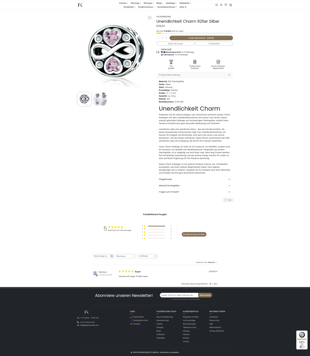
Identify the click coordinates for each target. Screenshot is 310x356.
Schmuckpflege (189, 320)
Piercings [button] (135, 3)
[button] (216, 5)
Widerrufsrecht (215, 327)
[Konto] (221, 5)
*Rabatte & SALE (189, 327)
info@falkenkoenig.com (89, 325)
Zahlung (186, 331)
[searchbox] (101, 256)
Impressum (213, 317)
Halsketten (160, 338)
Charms (159, 324)
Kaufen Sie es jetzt (175, 44)
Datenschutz (214, 320)
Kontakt (186, 338)
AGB (211, 324)
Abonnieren (205, 295)
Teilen (229, 200)
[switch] (302, 346)
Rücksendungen (189, 324)
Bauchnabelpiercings (164, 317)
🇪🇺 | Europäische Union (139, 320)
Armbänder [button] (129, 7)
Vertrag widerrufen (216, 331)
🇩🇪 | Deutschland (136, 317)
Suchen (186, 341)
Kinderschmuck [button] (145, 7)
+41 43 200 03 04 (87, 322)
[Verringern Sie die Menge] (158, 38)
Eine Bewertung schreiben (194, 234)
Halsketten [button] (184, 3)
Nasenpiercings (162, 320)
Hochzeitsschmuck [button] (166, 7)
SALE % (183, 7)
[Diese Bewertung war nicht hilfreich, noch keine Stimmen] (215, 284)
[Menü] (306, 332)
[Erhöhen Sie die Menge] (166, 38)
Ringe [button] (159, 3)
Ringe (158, 331)
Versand (186, 334)
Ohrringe (159, 327)
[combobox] (125, 256)
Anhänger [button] (170, 3)
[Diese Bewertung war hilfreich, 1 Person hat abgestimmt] (210, 284)
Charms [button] (122, 3)
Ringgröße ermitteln (191, 317)
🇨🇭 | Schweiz (135, 324)
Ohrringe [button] (148, 3)
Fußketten (160, 334)
